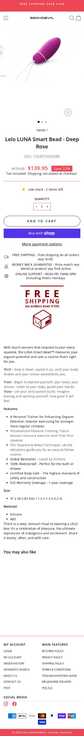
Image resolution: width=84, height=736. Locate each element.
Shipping (34, 173)
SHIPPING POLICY (53, 663)
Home (41, 130)
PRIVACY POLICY (52, 657)
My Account (13, 657)
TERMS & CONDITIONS (56, 669)
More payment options (42, 243)
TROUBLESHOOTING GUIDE (59, 676)
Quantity (42, 199)
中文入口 (47, 688)
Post (7, 688)
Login (8, 651)
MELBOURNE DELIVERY (56, 682)
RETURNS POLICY (53, 651)
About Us (10, 676)
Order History (14, 663)
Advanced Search (17, 669)
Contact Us (12, 682)
